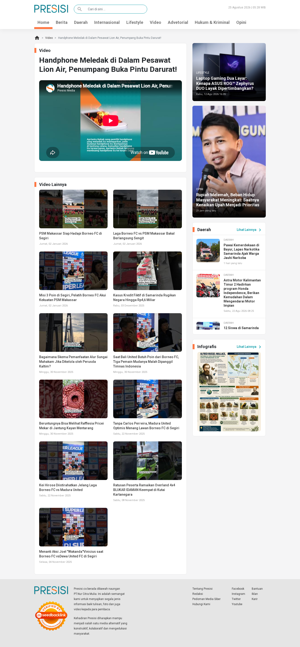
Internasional (107, 22)
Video (155, 22)
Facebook (238, 588)
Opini (241, 22)
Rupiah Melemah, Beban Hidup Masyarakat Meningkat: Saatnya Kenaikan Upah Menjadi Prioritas (227, 199)
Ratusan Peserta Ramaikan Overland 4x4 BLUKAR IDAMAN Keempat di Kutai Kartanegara (144, 489)
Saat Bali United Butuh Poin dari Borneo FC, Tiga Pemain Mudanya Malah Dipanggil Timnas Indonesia (146, 361)
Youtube (237, 604)
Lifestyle (134, 22)
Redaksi (197, 594)
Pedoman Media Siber (206, 599)
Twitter (236, 599)
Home (43, 22)
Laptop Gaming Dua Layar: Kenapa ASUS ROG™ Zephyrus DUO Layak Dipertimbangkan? (225, 83)
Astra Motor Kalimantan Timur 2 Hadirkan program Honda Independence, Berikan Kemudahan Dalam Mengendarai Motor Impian (242, 292)
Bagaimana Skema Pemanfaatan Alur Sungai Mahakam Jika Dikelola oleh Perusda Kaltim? (73, 361)
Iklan (255, 594)
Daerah (81, 22)
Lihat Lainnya (250, 230)
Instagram (238, 594)
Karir (255, 599)
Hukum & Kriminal (212, 22)
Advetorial (178, 22)
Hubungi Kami (201, 604)
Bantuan (257, 588)
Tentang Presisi (202, 588)
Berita (62, 22)
